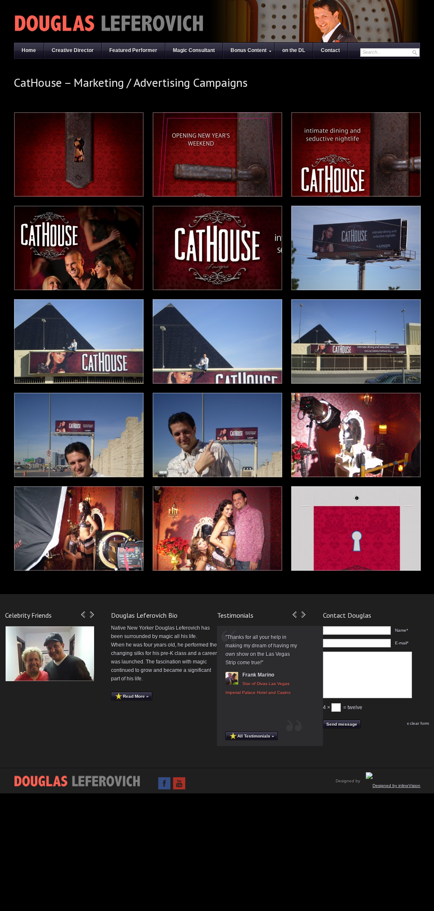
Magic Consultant (194, 50)
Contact (330, 50)
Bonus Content (249, 50)
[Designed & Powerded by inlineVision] (393, 785)
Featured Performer (133, 50)
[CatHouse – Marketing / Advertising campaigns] (79, 154)
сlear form (419, 723)
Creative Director (73, 50)
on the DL (293, 50)
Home (29, 50)
